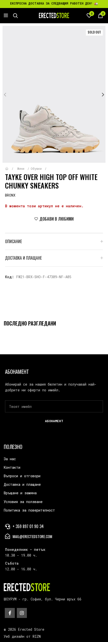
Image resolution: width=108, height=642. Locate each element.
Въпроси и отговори (22, 475)
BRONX (10, 195)
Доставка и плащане (22, 484)
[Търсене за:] (15, 16)
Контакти (12, 467)
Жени (21, 169)
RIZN (37, 636)
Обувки (37, 169)
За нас (10, 458)
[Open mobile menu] (6, 16)
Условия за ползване (23, 501)
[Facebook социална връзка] (10, 613)
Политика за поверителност (29, 510)
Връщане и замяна (20, 493)
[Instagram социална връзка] (22, 613)
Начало (10, 166)
